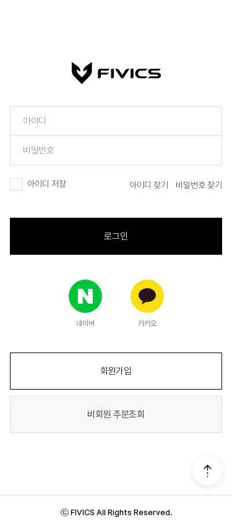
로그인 (115, 236)
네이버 (85, 323)
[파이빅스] (116, 73)
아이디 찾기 (148, 185)
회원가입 (116, 371)
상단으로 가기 (207, 470)
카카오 (147, 323)
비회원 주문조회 (116, 414)
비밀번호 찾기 (199, 185)
